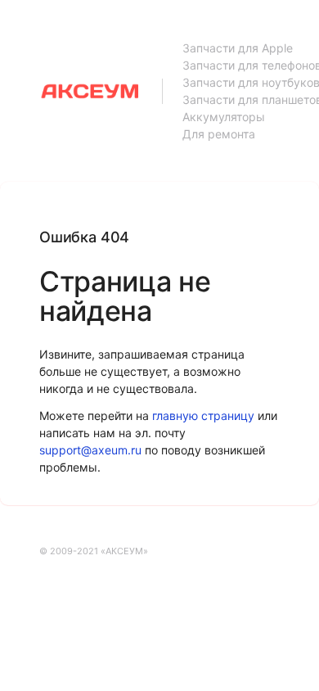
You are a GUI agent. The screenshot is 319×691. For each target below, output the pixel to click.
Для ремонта (218, 134)
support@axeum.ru (90, 450)
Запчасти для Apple (237, 48)
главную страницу (203, 415)
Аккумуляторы (223, 117)
